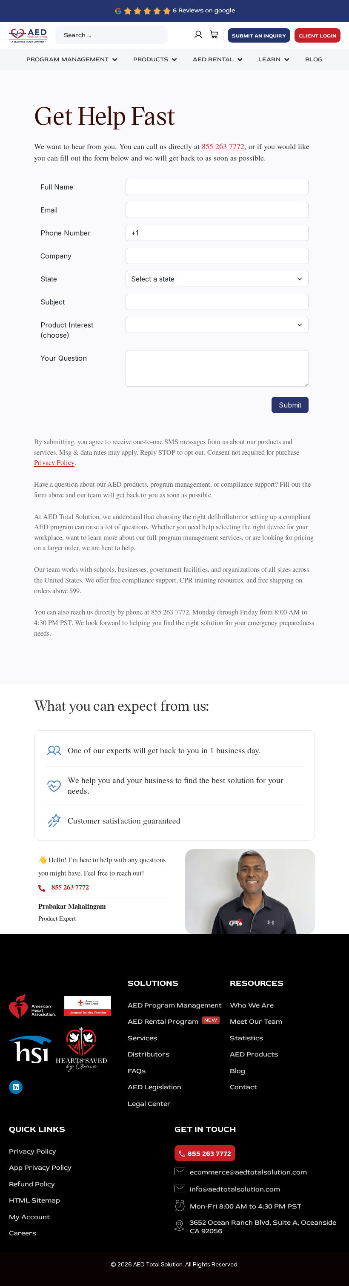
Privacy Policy (54, 462)
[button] (72, 59)
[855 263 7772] (41, 888)
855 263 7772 (223, 146)
